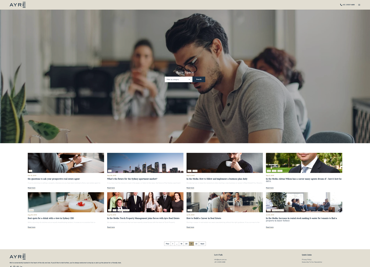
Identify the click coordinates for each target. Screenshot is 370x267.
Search (198, 79)
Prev (167, 244)
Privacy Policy (307, 259)
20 (186, 244)
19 (181, 244)
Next (202, 244)
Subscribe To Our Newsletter (312, 262)
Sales (30, 171)
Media (189, 171)
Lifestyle (195, 171)
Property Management (123, 210)
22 (196, 244)
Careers (274, 171)
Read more (31, 188)
